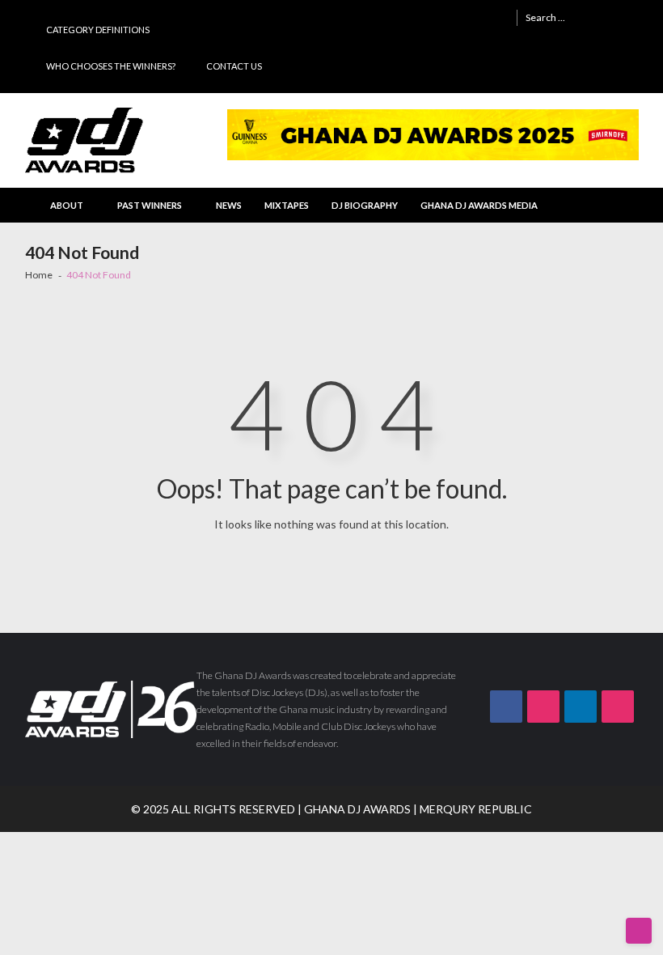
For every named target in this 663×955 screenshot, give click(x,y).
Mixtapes (286, 205)
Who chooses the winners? (110, 66)
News (229, 205)
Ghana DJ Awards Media (479, 205)
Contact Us (234, 66)
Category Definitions (98, 29)
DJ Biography (365, 205)
